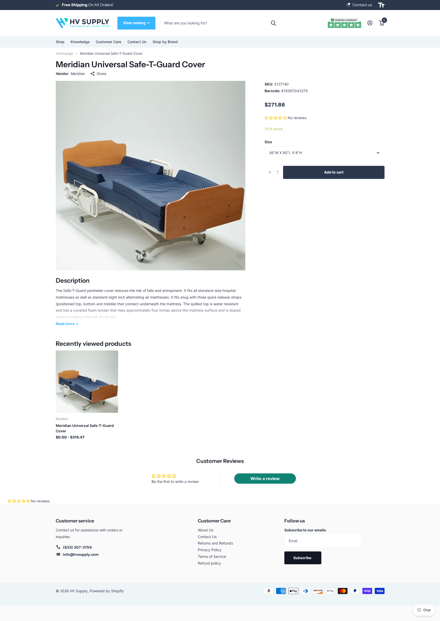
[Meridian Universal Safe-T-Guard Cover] (87, 381)
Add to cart (333, 172)
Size (268, 142)
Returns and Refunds (215, 543)
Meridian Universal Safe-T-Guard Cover (85, 428)
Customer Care (214, 521)
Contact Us (136, 42)
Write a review (265, 478)
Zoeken (273, 23)
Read (65, 323)
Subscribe (302, 558)
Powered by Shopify (107, 591)
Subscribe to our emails (305, 530)
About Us (205, 530)
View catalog (134, 23)
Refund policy (209, 563)
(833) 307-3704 (77, 547)
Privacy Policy (209, 550)
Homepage (64, 53)
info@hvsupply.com (81, 554)
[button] (276, 118)
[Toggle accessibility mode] (381, 5)
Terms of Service (212, 556)
